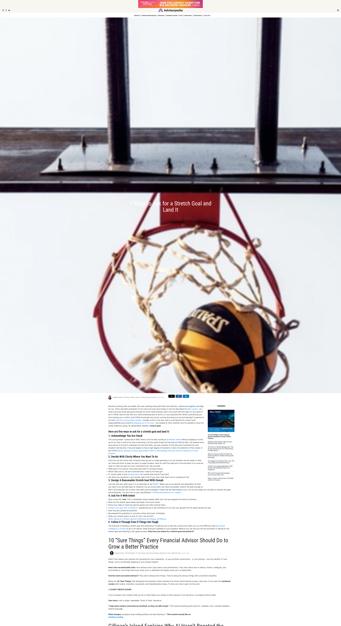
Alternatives (198, 15)
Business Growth (171, 15)
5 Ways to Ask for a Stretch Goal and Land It (143, 397)
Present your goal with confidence (123, 508)
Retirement (188, 15)
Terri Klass (126, 397)
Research (161, 15)
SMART (156, 484)
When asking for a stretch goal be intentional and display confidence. (137, 519)
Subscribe (207, 15)
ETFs (181, 15)
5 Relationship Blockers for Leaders (166, 492)
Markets (137, 15)
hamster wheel (175, 439)
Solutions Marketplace (149, 15)
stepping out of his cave (144, 423)
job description (134, 474)
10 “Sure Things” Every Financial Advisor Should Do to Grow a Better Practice (158, 553)
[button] (171, 396)
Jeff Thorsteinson (130, 553)
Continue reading (115, 617)
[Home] (171, 10)
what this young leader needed (128, 420)
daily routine (192, 409)
